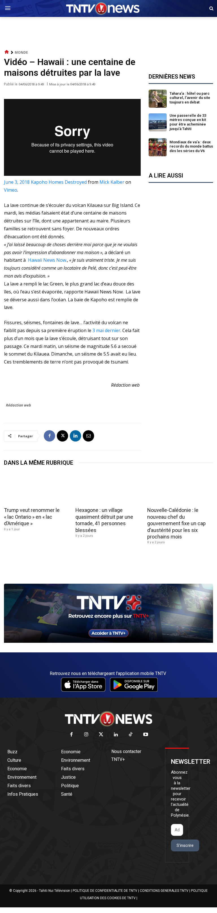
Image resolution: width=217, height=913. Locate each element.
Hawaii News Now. (47, 260)
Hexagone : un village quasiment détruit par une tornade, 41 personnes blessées (104, 520)
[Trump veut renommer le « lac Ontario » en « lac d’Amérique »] (37, 488)
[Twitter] (101, 735)
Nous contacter (126, 751)
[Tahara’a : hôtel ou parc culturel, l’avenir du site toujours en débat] (158, 99)
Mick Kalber (111, 182)
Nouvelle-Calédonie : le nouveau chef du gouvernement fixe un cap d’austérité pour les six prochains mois (176, 523)
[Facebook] (49, 436)
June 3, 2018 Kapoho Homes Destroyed (45, 182)
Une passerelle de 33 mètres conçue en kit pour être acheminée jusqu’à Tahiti (188, 122)
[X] (62, 436)
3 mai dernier (106, 330)
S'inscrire (185, 845)
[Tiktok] (131, 735)
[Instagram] (86, 735)
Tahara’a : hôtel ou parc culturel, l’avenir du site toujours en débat (190, 97)
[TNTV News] (108, 718)
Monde (21, 52)
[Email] (88, 436)
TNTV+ (118, 759)
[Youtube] (146, 735)
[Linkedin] (75, 436)
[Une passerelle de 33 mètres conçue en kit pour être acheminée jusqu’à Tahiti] (158, 122)
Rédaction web (18, 405)
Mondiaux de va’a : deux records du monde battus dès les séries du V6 (191, 146)
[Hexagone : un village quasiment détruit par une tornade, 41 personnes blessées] (108, 488)
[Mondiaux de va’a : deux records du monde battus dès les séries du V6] (158, 147)
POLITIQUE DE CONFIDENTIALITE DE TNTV (105, 891)
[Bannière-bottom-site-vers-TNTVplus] (108, 641)
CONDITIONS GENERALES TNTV (164, 891)
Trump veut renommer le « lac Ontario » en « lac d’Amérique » (32, 516)
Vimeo (10, 190)
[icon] (7, 52)
